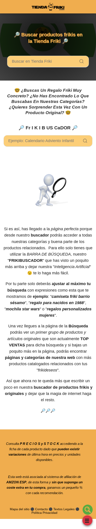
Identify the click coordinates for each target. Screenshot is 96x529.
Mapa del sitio (19, 509)
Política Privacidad (44, 512)
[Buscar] (79, 60)
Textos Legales (64, 509)
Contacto (41, 509)
